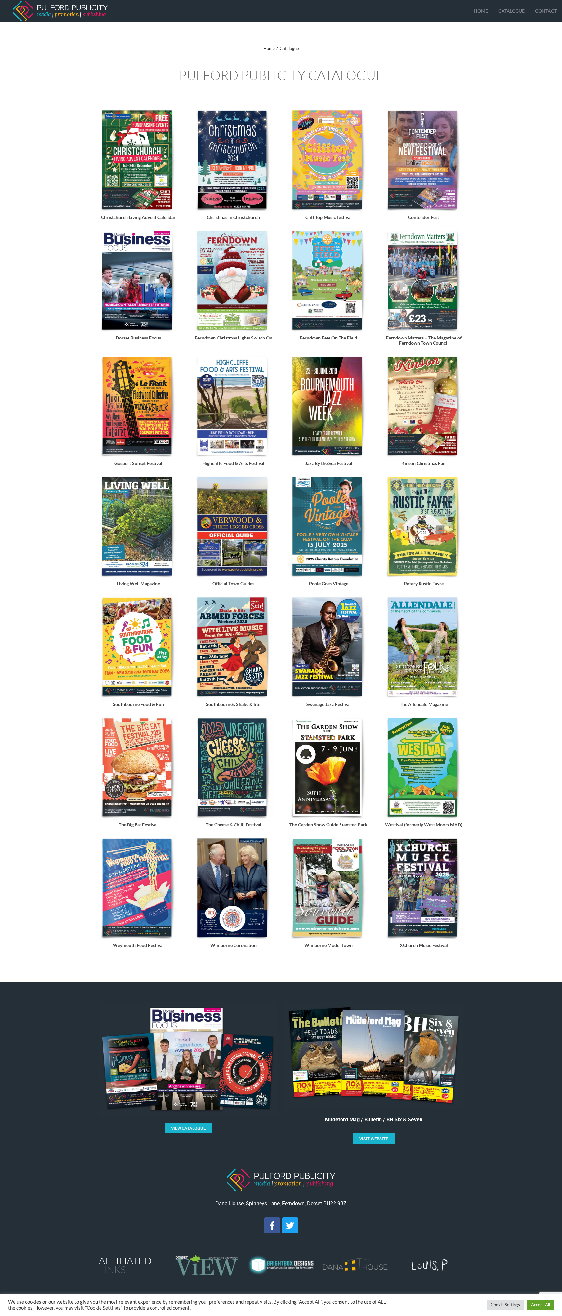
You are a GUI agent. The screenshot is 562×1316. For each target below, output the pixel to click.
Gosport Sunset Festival (138, 463)
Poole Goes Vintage (328, 583)
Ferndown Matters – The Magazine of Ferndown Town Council (424, 340)
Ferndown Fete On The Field (328, 337)
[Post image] (138, 161)
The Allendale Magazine (424, 704)
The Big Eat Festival (138, 824)
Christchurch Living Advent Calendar (138, 217)
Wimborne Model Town (328, 945)
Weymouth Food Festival (138, 945)
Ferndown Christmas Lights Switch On (233, 337)
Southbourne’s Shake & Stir (233, 704)
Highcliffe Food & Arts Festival (233, 463)
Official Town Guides (233, 583)
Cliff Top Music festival (328, 217)
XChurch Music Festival (424, 945)
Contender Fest (423, 217)
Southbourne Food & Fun (138, 704)
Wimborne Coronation (233, 945)
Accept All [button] (540, 1304)
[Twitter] (290, 1225)
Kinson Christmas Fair (423, 463)
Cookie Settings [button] (505, 1304)
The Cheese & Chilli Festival (233, 824)
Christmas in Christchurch (233, 217)
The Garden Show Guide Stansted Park (328, 824)
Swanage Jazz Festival (328, 704)
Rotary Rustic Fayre (424, 583)
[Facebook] (272, 1225)
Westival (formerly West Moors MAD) (423, 824)
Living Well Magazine (138, 583)
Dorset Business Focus (138, 337)
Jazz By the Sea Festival (328, 463)
